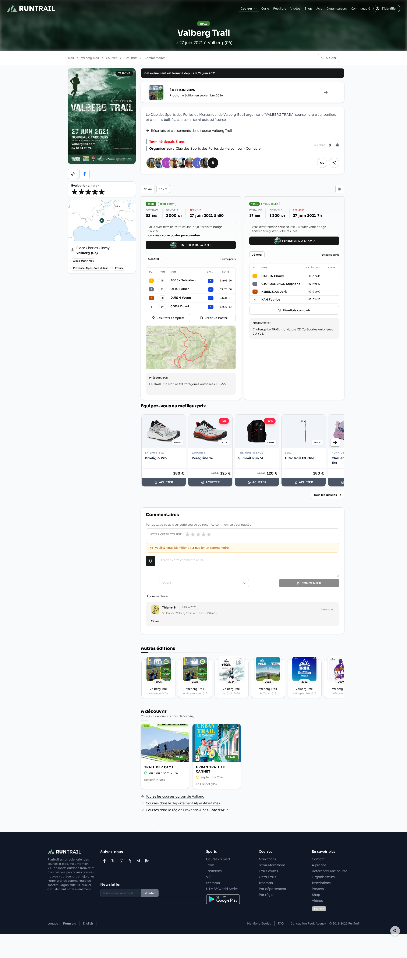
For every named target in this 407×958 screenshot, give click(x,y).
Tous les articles (325, 495)
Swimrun (213, 883)
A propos (319, 865)
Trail (71, 58)
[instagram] (121, 860)
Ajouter (331, 58)
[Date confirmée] (146, 773)
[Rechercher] (395, 931)
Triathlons (214, 871)
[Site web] (73, 174)
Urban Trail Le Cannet (210, 769)
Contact (318, 859)
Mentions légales (259, 923)
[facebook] (84, 174)
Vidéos (295, 8)
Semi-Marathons (272, 865)
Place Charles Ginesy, (93, 250)
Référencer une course (329, 871)
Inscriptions (321, 883)
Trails (210, 865)
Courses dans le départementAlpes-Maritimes (183, 803)
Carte (265, 8)
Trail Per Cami (158, 767)
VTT (209, 877)
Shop (308, 8)
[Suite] (335, 442)
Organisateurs (337, 8)
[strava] (130, 860)
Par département (272, 889)
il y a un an (327, 609)
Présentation (158, 377)
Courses (246, 8)
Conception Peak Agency (308, 923)
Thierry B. (169, 607)
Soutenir (319, 908)
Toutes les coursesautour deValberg (175, 796)
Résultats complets (170, 318)
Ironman (266, 883)
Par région (267, 895)
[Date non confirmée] (197, 777)
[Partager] (334, 163)
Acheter (166, 482)
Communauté (360, 8)
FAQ (281, 923)
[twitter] (113, 860)
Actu (319, 8)
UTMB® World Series (222, 889)
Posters (318, 889)
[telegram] (138, 860)
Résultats (279, 8)
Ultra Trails (267, 877)
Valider (150, 893)
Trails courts (268, 871)
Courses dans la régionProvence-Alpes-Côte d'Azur (187, 810)
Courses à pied (218, 859)
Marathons (267, 859)
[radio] (74, 191)
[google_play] (147, 860)
